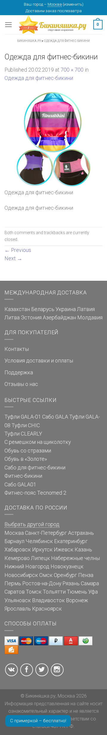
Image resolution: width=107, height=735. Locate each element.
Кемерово (17, 558)
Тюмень (77, 592)
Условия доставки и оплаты (38, 361)
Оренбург (65, 575)
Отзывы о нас (21, 384)
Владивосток (48, 600)
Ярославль (17, 609)
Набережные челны (75, 558)
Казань (83, 550)
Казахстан (17, 309)
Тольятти (54, 592)
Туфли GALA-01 (22, 417)
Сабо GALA (55, 417)
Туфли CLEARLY (23, 434)
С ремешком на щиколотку (37, 442)
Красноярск (47, 609)
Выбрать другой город (31, 524)
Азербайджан (59, 318)
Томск (34, 592)
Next (13, 258)
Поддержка (18, 373)
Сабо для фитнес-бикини (34, 468)
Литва (12, 318)
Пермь (12, 583)
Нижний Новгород (26, 567)
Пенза (85, 575)
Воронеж (77, 600)
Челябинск (39, 541)
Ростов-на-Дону (41, 583)
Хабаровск (17, 550)
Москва (55, 4)
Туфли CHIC (26, 425)
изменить (73, 4)
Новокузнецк (67, 567)
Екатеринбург (71, 541)
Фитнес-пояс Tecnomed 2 (35, 493)
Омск (46, 575)
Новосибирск (21, 575)
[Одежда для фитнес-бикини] (53, 139)
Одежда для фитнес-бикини (38, 78)
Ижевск (63, 550)
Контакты (16, 349)
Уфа (93, 592)
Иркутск (42, 550)
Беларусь (42, 309)
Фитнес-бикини (23, 476)
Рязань (71, 583)
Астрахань (81, 533)
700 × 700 (72, 70)
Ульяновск (17, 600)
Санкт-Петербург (46, 533)
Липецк (40, 558)
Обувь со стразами (27, 451)
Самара (90, 583)
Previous (17, 250)
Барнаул (14, 541)
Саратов (14, 592)
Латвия (86, 309)
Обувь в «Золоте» (25, 459)
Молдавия (90, 318)
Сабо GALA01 (20, 485)
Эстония (31, 318)
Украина (66, 309)
